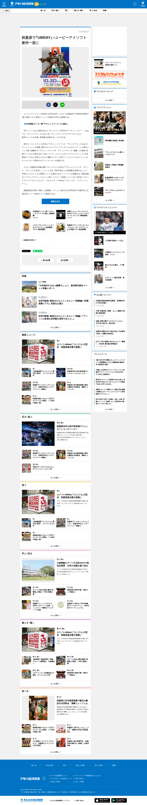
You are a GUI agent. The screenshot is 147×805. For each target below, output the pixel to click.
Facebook (135, 4)
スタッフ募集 (79, 782)
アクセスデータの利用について (61, 778)
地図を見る (55, 201)
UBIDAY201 (29, 240)
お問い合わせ (79, 778)
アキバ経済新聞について (59, 775)
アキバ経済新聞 (22, 4)
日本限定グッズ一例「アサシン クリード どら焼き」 (47, 124)
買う (66, 10)
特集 (104, 10)
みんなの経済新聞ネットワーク (31, 800)
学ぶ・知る (93, 10)
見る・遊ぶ (55, 10)
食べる (43, 10)
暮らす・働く (79, 10)
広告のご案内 (55, 782)
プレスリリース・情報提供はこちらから (88, 775)
